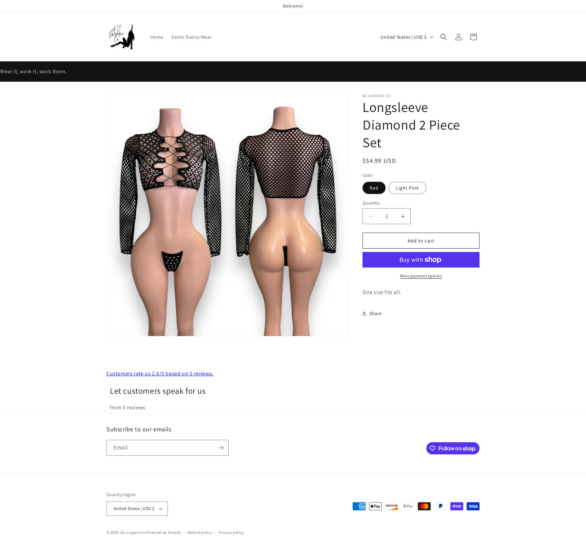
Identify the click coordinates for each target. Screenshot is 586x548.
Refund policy (200, 532)
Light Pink (407, 188)
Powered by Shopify (163, 532)
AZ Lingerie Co (133, 532)
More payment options (421, 275)
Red (374, 188)
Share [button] (375, 313)
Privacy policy (231, 532)
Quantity (371, 203)
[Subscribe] (220, 448)
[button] (443, 37)
